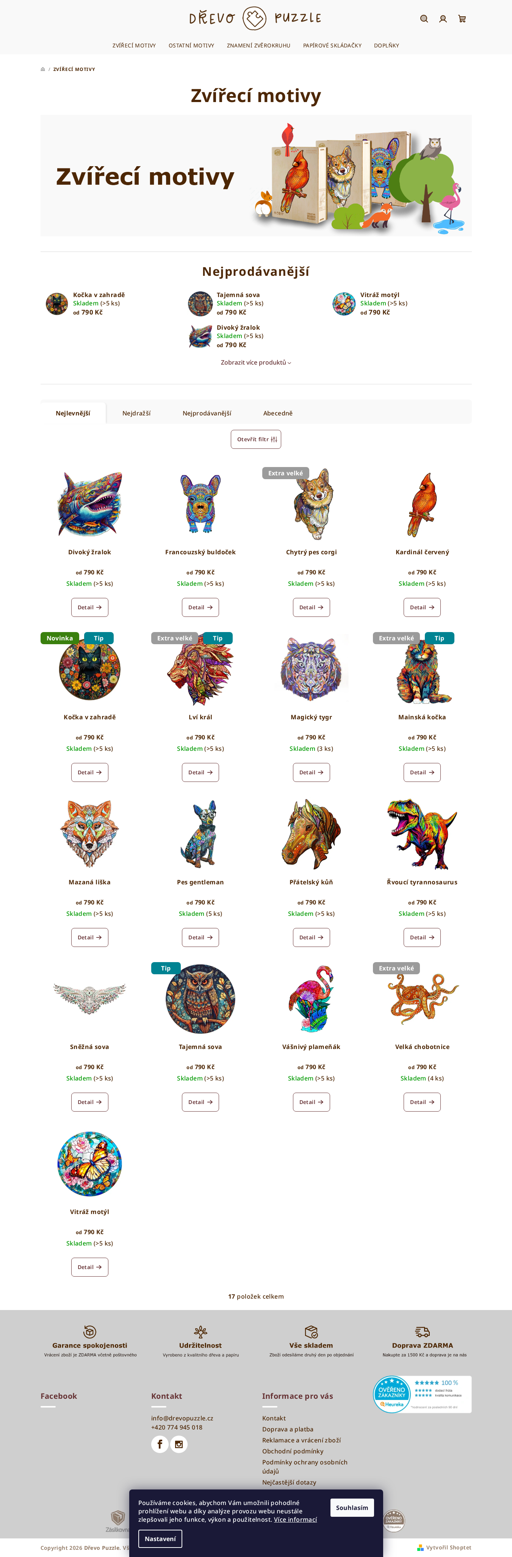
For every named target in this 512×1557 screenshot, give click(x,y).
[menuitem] (134, 45)
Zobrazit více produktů (253, 362)
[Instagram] (179, 1444)
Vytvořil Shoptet (448, 1547)
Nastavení (160, 1539)
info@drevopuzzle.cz (182, 1418)
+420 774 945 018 (176, 1427)
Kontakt (274, 1418)
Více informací (295, 1519)
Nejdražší (136, 413)
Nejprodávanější (207, 413)
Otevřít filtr (253, 439)
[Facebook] (160, 1444)
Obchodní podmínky (293, 1451)
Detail (86, 607)
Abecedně (278, 413)
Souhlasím (352, 1508)
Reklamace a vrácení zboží (301, 1440)
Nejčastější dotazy (289, 1482)
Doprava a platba (288, 1429)
